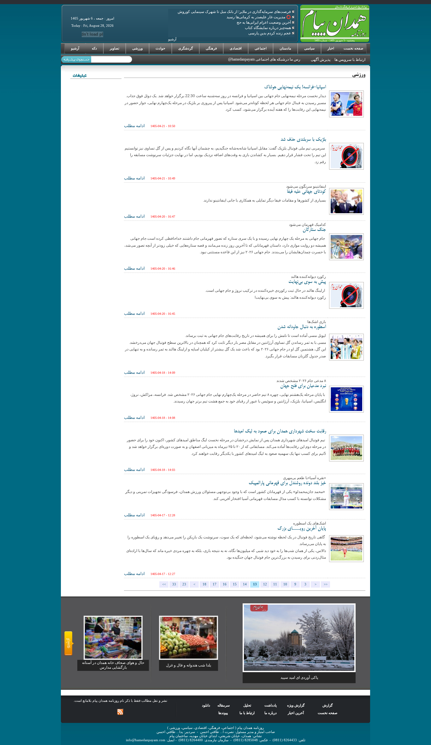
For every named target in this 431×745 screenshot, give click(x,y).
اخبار (331, 48)
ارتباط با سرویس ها (349, 59)
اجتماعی (261, 48)
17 (214, 584)
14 (245, 584)
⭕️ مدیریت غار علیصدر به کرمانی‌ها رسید (259, 17)
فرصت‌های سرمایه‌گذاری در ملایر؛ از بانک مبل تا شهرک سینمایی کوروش (235, 11)
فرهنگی (211, 48)
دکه (94, 48)
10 (285, 584)
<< (164, 584)
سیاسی (309, 48)
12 (265, 584)
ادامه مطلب (134, 125)
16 (225, 584)
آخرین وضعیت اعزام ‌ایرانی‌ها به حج (264, 22)
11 (275, 584)
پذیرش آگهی (320, 59)
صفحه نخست (353, 48)
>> (326, 584)
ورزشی (137, 48)
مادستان (285, 48)
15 (235, 584)
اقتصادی (236, 48)
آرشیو (75, 48)
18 (204, 584)
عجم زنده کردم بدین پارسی (270, 33)
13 (255, 584)
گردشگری (185, 48)
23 (184, 584)
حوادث (160, 48)
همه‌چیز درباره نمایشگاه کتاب (268, 28)
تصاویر (114, 48)
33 (174, 584)
